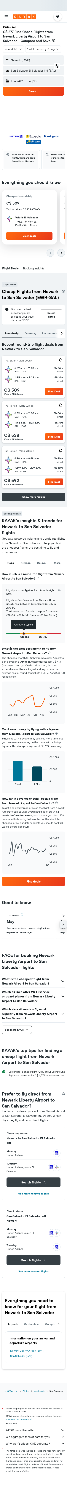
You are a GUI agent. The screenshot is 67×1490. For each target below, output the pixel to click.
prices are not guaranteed (18, 1419)
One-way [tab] (30, 333)
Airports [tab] (13, 1324)
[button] (6, 17)
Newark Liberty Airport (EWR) (27, 1350)
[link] (33, 881)
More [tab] (57, 563)
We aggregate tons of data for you (28, 1437)
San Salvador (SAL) (21, 1356)
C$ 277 (8, 32)
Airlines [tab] (26, 563)
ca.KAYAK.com (11, 1391)
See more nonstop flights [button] (33, 1193)
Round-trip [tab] (12, 333)
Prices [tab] (10, 563)
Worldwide (39, 1391)
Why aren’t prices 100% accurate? (28, 1443)
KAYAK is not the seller (20, 1430)
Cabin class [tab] (31, 1324)
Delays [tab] (41, 563)
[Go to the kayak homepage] (24, 16)
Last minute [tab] (49, 333)
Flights (26, 1391)
